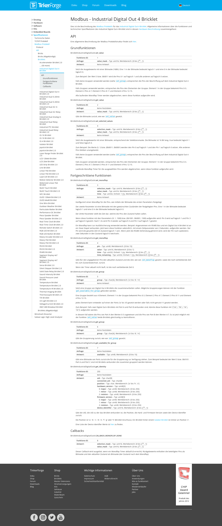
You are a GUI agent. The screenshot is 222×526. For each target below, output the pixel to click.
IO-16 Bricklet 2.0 (47, 138)
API (37, 50)
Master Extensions (62, 481)
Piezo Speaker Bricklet (49, 215)
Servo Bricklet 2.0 (47, 265)
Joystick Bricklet (46, 147)
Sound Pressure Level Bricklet (49, 278)
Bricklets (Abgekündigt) (48, 310)
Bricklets (41, 59)
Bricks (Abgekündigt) (46, 56)
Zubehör (58, 492)
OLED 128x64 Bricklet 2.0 (50, 197)
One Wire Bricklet (47, 203)
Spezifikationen (41, 35)
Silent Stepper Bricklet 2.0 (51, 268)
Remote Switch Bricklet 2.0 (51, 228)
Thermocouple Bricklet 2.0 (51, 295)
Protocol (39, 47)
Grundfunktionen (50, 78)
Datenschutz (89, 476)
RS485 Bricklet (46, 252)
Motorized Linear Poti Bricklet (49, 184)
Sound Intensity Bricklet (50, 274)
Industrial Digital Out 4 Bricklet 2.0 (49, 93)
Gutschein (58, 497)
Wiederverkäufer (139, 486)
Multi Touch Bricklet (48, 188)
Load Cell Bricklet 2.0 (48, 177)
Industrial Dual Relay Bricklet (49, 123)
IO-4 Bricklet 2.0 (46, 141)
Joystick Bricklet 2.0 (48, 150)
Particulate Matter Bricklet (51, 209)
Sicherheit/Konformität (94, 481)
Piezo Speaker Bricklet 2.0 (51, 218)
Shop (84, 5)
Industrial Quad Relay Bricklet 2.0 (49, 131)
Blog (123, 5)
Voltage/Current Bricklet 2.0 (51, 304)
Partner (135, 489)
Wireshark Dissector (43, 314)
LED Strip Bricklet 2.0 (48, 164)
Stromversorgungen (62, 484)
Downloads (110, 5)
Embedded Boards (42, 32)
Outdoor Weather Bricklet (51, 206)
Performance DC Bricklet (50, 212)
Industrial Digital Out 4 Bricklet (49, 69)
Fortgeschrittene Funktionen (50, 82)
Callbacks (47, 86)
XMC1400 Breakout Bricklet (51, 307)
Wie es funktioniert (140, 481)
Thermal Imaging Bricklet (50, 291)
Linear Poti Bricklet (48, 171)
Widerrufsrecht (111, 478)
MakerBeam (59, 495)
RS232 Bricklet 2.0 (47, 249)
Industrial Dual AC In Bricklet (48, 108)
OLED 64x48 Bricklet (48, 200)
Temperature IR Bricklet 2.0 (51, 288)
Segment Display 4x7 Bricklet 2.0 (48, 261)
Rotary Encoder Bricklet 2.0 (51, 237)
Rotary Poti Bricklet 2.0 (49, 243)
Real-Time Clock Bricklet (50, 221)
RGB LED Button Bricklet (50, 234)
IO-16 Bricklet (45, 135)
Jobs (134, 492)
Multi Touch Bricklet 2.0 (50, 191)
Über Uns (136, 476)
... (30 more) (45, 65)
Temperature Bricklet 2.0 (50, 285)
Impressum (89, 478)
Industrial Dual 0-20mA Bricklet (49, 98)
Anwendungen (138, 478)
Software (38, 26)
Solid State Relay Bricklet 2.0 (52, 271)
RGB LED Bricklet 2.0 (48, 230)
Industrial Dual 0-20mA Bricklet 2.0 (49, 103)
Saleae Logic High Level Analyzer (48, 317)
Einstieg (37, 19)
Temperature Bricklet (49, 282)
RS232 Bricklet (46, 246)
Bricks (40, 53)
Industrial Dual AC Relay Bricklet (50, 113)
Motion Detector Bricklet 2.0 (51, 180)
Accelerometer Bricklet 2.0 (51, 62)
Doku (74, 5)
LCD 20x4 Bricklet (47, 161)
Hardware (38, 22)
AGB (106, 476)
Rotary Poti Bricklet (48, 240)
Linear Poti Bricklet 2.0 (49, 174)
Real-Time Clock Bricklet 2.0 (51, 224)
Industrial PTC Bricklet (49, 127)
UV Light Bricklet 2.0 (48, 301)
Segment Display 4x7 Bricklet (48, 256)
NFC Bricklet (45, 194)
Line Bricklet (45, 167)
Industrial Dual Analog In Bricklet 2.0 (50, 118)
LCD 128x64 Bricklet (48, 158)
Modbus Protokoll (42, 44)
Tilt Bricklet (44, 298)
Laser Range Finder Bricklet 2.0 (51, 154)
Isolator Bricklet (46, 144)
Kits (35, 28)
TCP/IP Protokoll (41, 41)
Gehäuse (58, 489)
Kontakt (135, 484)
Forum (95, 5)
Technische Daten (42, 38)
